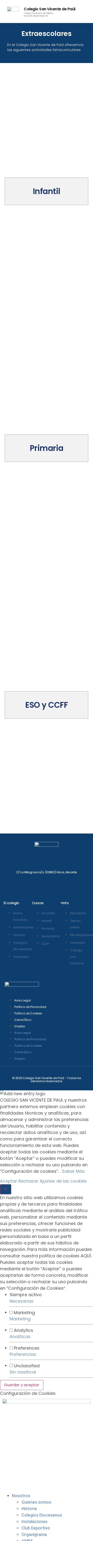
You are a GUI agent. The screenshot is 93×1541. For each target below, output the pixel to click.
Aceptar (8, 1181)
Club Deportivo (35, 1527)
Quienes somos (36, 1502)
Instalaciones (34, 1521)
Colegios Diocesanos (41, 1515)
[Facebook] (32, 882)
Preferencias (23, 1354)
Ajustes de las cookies (63, 1181)
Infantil (46, 191)
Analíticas (20, 1337)
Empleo (19, 1026)
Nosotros (21, 1495)
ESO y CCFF (46, 705)
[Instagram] (46, 882)
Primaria (46, 448)
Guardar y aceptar (21, 1385)
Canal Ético (22, 1020)
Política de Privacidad (30, 1007)
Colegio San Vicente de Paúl (49, 9)
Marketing (20, 1319)
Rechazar (28, 1181)
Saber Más (73, 1171)
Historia (29, 1508)
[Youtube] (61, 882)
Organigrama (34, 1534)
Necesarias (21, 1301)
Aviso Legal (22, 1000)
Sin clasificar (23, 1372)
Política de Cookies (28, 1013)
